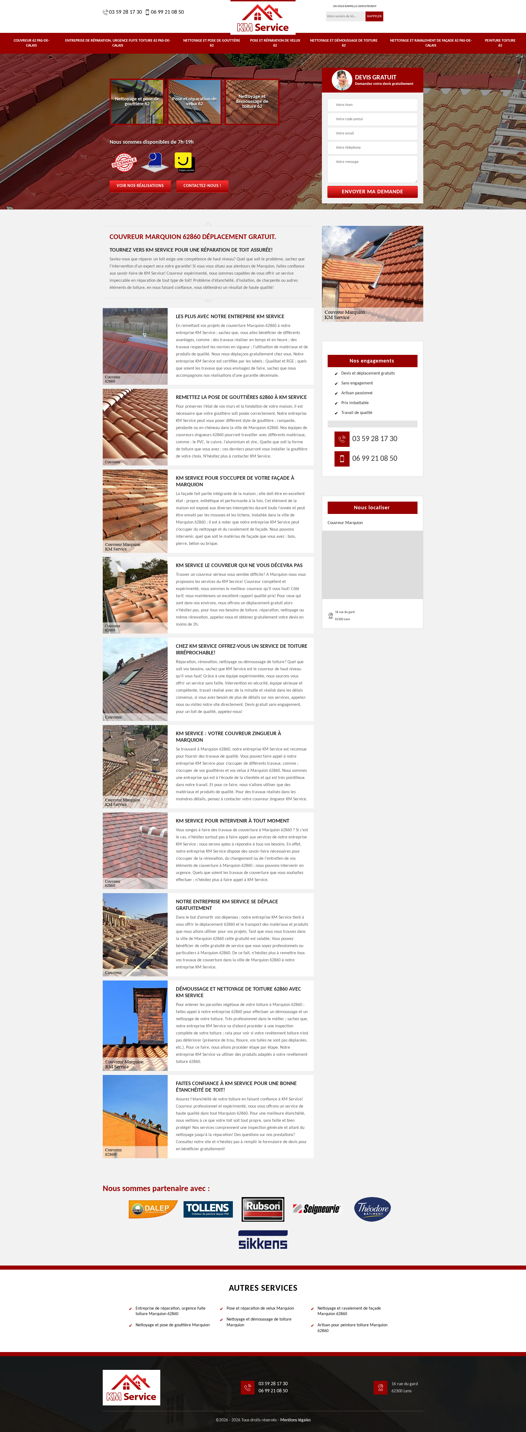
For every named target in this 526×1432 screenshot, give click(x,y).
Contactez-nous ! (202, 186)
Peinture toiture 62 (500, 43)
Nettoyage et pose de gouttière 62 (211, 43)
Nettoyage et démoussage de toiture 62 (344, 43)
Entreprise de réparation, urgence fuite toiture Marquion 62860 (170, 1311)
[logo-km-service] (263, 17)
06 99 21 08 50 (167, 12)
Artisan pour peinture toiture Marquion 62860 (352, 1328)
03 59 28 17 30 (125, 12)
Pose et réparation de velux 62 (275, 43)
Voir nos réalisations (140, 186)
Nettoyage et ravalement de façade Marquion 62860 (349, 1311)
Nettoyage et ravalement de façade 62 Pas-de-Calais (431, 43)
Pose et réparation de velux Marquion (260, 1308)
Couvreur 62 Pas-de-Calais (31, 43)
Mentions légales (295, 1420)
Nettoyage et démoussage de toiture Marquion (259, 1322)
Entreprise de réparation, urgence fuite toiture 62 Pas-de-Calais (117, 43)
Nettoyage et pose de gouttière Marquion (173, 1325)
